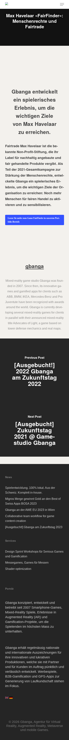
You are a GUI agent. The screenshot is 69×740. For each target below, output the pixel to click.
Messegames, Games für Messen (27, 562)
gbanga (34, 266)
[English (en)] (6, 698)
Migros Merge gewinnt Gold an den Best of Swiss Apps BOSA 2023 (33, 501)
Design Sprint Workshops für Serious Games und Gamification (34, 554)
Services (10, 540)
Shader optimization (18, 568)
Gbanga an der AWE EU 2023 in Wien (30, 509)
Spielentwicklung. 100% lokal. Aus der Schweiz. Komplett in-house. (30, 490)
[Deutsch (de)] (11, 698)
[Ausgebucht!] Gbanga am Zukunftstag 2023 (33, 527)
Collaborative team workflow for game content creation (29, 518)
